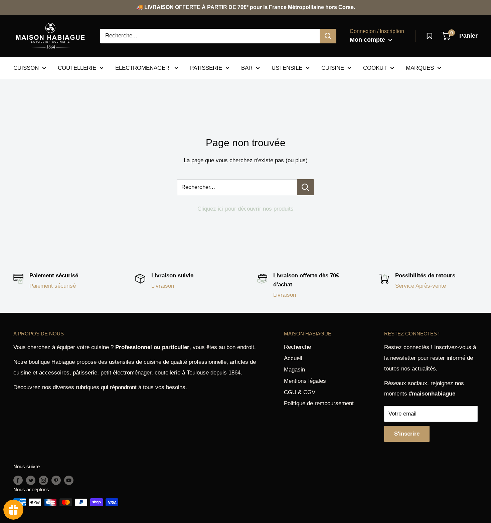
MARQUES (420, 67)
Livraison (162, 286)
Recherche (297, 347)
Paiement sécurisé (52, 286)
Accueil (293, 358)
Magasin (294, 369)
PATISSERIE (206, 67)
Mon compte (368, 39)
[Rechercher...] (305, 187)
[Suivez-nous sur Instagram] (43, 480)
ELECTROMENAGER (143, 67)
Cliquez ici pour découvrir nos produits (245, 209)
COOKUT (375, 67)
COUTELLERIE (77, 67)
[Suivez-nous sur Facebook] (18, 480)
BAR (247, 67)
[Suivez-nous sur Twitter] (30, 480)
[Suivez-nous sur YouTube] (68, 480)
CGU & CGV (299, 392)
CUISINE (332, 67)
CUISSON (26, 67)
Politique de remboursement (319, 403)
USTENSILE (287, 67)
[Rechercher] (328, 36)
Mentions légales (305, 381)
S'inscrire (407, 434)
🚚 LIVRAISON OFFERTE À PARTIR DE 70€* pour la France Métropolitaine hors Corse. (245, 7)
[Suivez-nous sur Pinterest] (56, 480)
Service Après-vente (420, 286)
